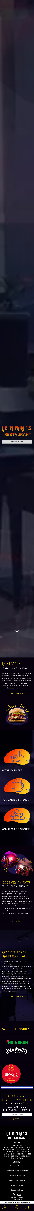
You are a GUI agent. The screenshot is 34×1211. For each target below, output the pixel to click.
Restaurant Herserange (17, 1176)
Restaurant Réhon (17, 1185)
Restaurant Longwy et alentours (17, 1171)
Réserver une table (17, 442)
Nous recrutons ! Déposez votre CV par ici (17, 1202)
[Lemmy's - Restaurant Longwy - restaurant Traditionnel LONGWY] (17, 714)
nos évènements (17, 921)
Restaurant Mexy (17, 1190)
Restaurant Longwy (17, 1166)
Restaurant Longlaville (17, 1180)
